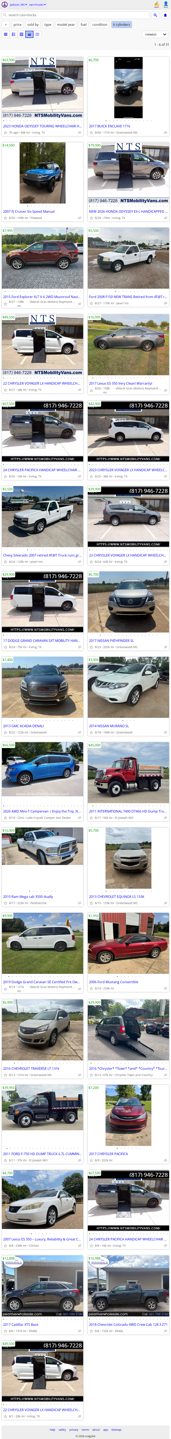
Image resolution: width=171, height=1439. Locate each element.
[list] (6, 34)
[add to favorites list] (5, 132)
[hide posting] (79, 132)
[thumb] (14, 34)
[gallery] (29, 34)
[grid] (21, 34)
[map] (37, 34)
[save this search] (165, 15)
